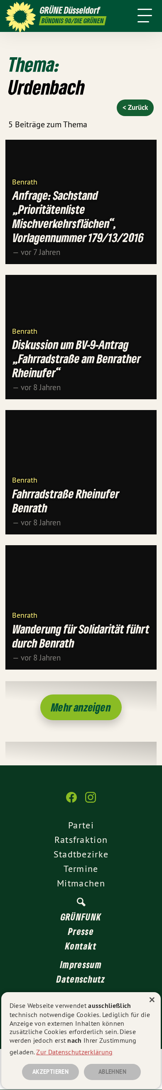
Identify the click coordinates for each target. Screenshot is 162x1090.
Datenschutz (80, 979)
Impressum (81, 964)
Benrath (24, 181)
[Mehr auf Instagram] (90, 801)
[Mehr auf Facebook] (71, 801)
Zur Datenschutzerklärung (74, 1052)
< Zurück (135, 107)
